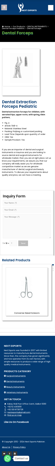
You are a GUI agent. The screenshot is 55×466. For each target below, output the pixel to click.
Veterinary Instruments (17, 392)
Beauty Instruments (15, 387)
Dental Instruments (15, 381)
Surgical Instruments (16, 376)
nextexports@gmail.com (18, 412)
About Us (6, 447)
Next (34, 67)
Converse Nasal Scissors (27, 313)
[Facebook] (9, 453)
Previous (7, 67)
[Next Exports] (27, 7)
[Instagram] (15, 453)
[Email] (4, 453)
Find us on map (14, 415)
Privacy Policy (19, 447)
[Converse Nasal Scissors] (27, 288)
